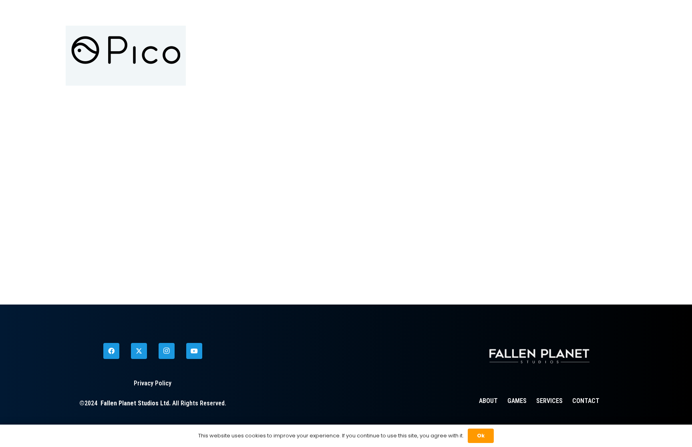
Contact (585, 401)
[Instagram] (167, 351)
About (488, 401)
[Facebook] (111, 351)
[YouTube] (194, 351)
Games (517, 401)
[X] (139, 351)
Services (549, 401)
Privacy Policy (152, 383)
